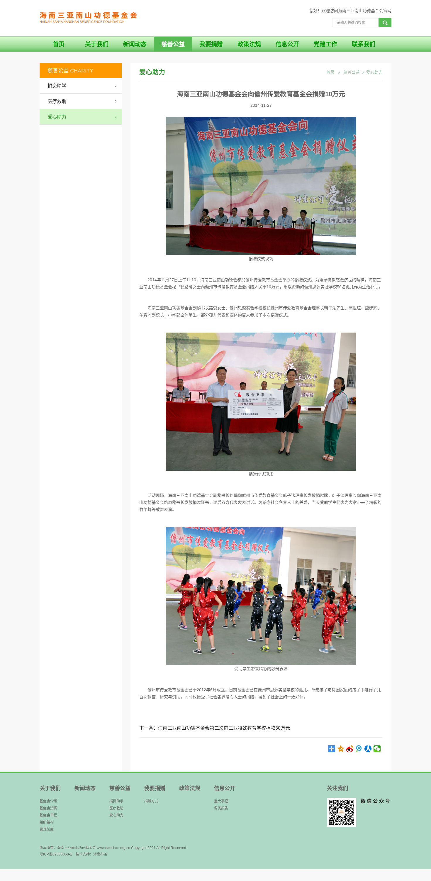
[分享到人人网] (368, 748)
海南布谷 (100, 854)
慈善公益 (173, 44)
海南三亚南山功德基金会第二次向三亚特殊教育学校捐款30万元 (224, 728)
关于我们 (96, 44)
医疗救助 (116, 808)
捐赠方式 (151, 801)
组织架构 (47, 822)
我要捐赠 (211, 44)
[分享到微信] (377, 748)
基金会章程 (48, 815)
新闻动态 (135, 44)
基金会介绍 (48, 801)
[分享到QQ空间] (341, 748)
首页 (59, 44)
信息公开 (287, 44)
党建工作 (325, 44)
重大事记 (221, 801)
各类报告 (221, 808)
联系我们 (363, 44)
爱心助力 (374, 72)
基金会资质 (48, 808)
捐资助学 (116, 801)
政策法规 (249, 44)
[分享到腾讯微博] (359, 748)
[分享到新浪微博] (350, 748)
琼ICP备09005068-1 (56, 854)
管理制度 (47, 829)
